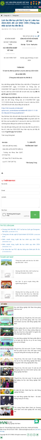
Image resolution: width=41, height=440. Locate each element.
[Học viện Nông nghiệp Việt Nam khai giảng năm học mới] (6, 311)
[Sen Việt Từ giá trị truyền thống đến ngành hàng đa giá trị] (7, 284)
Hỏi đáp (2, 431)
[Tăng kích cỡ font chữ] (38, 36)
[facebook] (28, 434)
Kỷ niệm (4, 304)
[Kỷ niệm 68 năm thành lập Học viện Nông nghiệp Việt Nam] (6, 391)
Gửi (35, 215)
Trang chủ (6, 15)
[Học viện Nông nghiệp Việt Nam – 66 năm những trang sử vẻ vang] (6, 400)
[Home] (20, 3)
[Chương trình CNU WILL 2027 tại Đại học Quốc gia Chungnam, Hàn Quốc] (7, 275)
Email (35, 7)
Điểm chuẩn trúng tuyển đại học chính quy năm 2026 (21, 240)
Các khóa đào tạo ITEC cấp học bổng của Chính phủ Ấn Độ (21, 250)
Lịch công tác (27, 7)
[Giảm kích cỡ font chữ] (34, 36)
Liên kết (37, 429)
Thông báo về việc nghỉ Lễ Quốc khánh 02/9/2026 (21, 235)
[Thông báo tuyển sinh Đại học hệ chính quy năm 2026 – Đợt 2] (7, 263)
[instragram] (34, 434)
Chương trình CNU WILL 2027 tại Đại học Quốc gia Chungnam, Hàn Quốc (21, 230)
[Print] (38, 32)
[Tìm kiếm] (39, 10)
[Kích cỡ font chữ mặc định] (36, 36)
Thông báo (15, 15)
